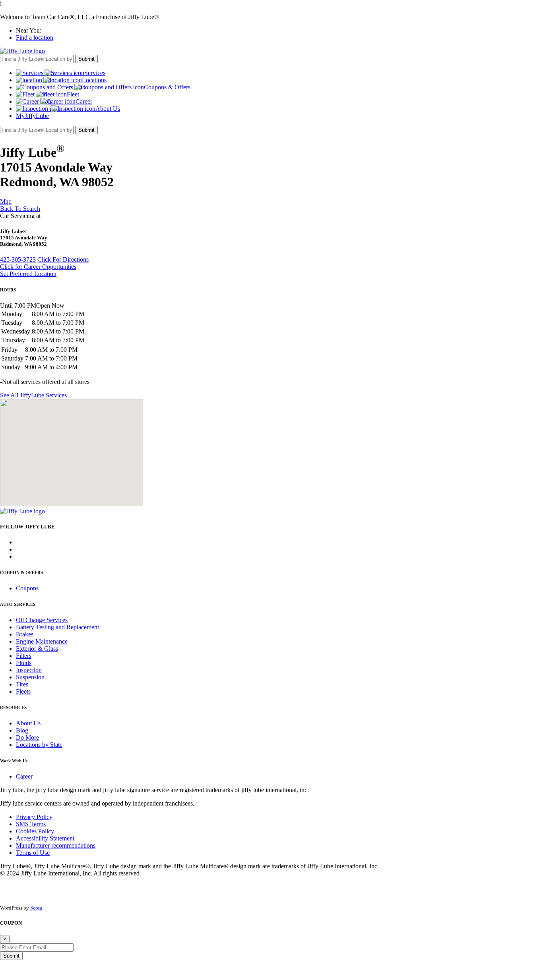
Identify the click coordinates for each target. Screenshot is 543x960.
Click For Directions (63, 259)
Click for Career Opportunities (38, 266)
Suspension (30, 677)
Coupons (27, 588)
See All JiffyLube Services (33, 395)
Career (24, 776)
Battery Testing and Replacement (57, 627)
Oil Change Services (42, 620)
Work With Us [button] (13, 760)
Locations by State (39, 744)
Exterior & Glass (37, 648)
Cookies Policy (35, 831)
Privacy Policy (34, 816)
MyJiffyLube (32, 115)
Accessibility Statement (45, 838)
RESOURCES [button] (13, 707)
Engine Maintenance (42, 641)
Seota (36, 908)
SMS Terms (31, 824)
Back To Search (20, 208)
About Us (28, 723)
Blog (22, 730)
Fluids (23, 662)
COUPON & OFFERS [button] (21, 572)
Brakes (24, 634)
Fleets (23, 691)
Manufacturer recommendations (55, 845)
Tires (22, 684)
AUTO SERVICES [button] (17, 604)
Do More (27, 737)
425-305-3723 (18, 259)
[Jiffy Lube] (22, 51)
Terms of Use (33, 852)
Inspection (29, 670)
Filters (23, 655)
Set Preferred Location (28, 273)
